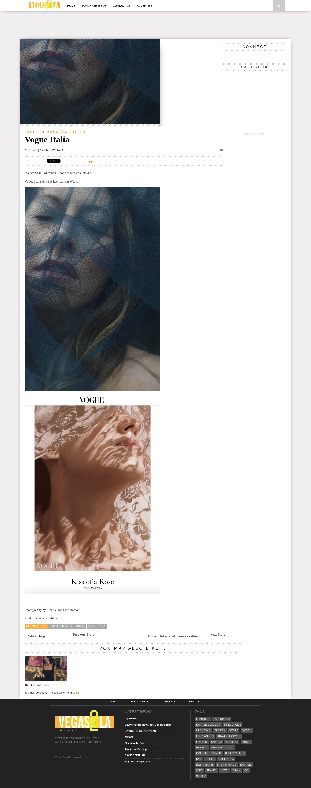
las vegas (203, 730)
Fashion (35, 131)
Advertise (145, 5)
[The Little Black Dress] (46, 680)
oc (246, 770)
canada (216, 741)
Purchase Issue (94, 5)
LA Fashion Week (61, 626)
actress (232, 741)
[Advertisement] (155, 25)
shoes (210, 759)
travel (211, 770)
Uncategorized (66, 131)
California (226, 759)
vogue (80, 626)
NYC (199, 759)
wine (199, 770)
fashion (245, 764)
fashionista (222, 719)
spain (236, 770)
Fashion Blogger (208, 724)
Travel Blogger (229, 736)
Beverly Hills (235, 753)
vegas (233, 730)
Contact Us (121, 5)
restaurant (204, 764)
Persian (201, 747)
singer (201, 776)
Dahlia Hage (36, 636)
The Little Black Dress (37, 685)
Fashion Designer (208, 753)
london (201, 741)
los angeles (205, 736)
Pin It (92, 161)
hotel (224, 770)
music (246, 741)
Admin (33, 150)
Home (71, 5)
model (246, 730)
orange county (222, 747)
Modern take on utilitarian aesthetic (174, 636)
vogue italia (96, 626)
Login (75, 692)
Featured (203, 719)
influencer (232, 724)
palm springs (226, 764)
